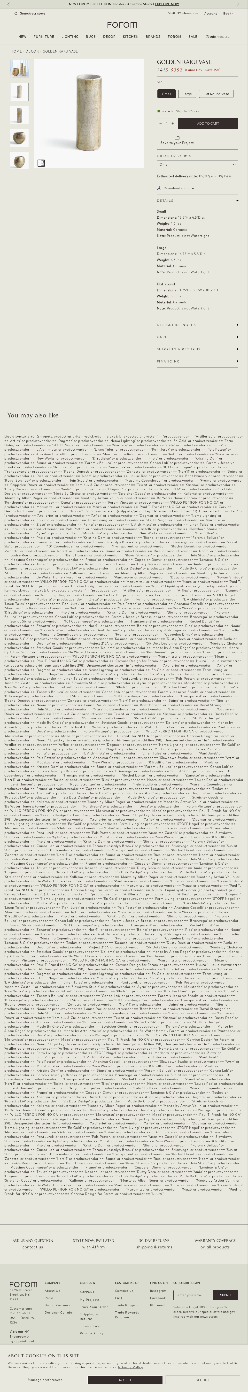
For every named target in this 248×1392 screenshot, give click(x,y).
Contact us (124, 1290)
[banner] (124, 4)
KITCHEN (131, 36)
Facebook (158, 1298)
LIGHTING (70, 36)
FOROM (174, 36)
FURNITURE (44, 36)
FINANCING (168, 361)
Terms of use (90, 1326)
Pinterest (157, 1305)
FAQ (118, 1298)
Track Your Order (94, 1307)
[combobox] (36, 13)
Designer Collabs (59, 1312)
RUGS (91, 36)
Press (49, 1298)
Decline (203, 1380)
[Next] (237, 4)
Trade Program (127, 1305)
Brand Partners (57, 1305)
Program (218, 36)
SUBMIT (225, 1295)
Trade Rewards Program (127, 1315)
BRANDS (153, 36)
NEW (22, 36)
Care (162, 337)
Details (165, 200)
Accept (125, 1380)
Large (187, 94)
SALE (193, 36)
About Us (52, 1290)
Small (166, 94)
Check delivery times (174, 156)
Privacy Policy (130, 1367)
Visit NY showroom (183, 13)
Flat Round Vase (216, 94)
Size (161, 82)
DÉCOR (109, 36)
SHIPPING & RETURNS (179, 349)
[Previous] (11, 4)
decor (32, 51)
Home (16, 51)
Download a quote (179, 188)
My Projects (90, 1299)
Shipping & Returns (89, 1317)
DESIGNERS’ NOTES (176, 325)
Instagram (158, 1290)
